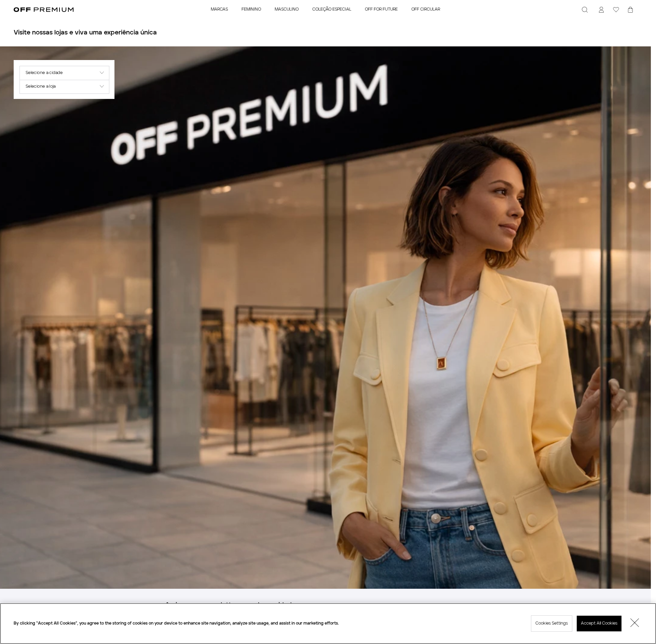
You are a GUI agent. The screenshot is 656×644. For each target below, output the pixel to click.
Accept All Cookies (599, 623)
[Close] (634, 623)
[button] (64, 72)
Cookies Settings (551, 623)
